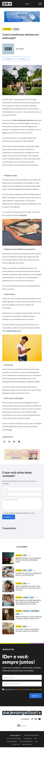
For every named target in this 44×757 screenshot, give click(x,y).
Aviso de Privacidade (35, 689)
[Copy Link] (4, 442)
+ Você (16, 29)
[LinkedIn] (9, 442)
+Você (24, 555)
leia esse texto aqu (13, 331)
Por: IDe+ (29, 555)
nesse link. (23, 215)
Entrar (27, 4)
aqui (10, 430)
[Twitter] (14, 442)
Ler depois (7, 59)
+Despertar (18, 555)
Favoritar (22, 59)
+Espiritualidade (35, 610)
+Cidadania (25, 597)
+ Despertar (7, 29)
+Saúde (25, 570)
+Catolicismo (26, 610)
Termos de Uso (21, 689)
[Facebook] (19, 442)
